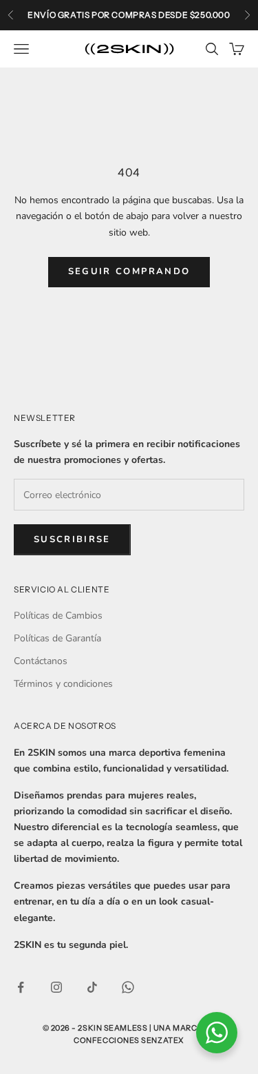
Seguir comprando (129, 271)
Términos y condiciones (63, 683)
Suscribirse (72, 539)
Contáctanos (40, 661)
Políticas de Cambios (58, 615)
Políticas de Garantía (57, 638)
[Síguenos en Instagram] (56, 987)
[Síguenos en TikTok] (92, 987)
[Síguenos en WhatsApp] (128, 987)
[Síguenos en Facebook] (21, 987)
